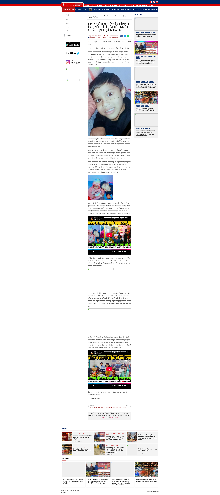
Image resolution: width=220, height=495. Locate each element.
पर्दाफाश (149, 56)
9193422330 (104, 417)
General (138, 82)
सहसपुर (137, 58)
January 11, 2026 (143, 452)
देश (147, 82)
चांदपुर (107, 5)
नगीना (101, 5)
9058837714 (114, 417)
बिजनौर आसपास (141, 5)
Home (89, 16)
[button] (72, 4)
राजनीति (152, 5)
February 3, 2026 (78, 441)
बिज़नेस (131, 5)
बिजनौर (87, 5)
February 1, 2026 (111, 441)
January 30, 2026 (78, 452)
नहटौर (143, 106)
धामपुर (94, 5)
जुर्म (142, 56)
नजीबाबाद (115, 5)
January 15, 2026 (110, 454)
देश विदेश (123, 5)
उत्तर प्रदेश (138, 32)
